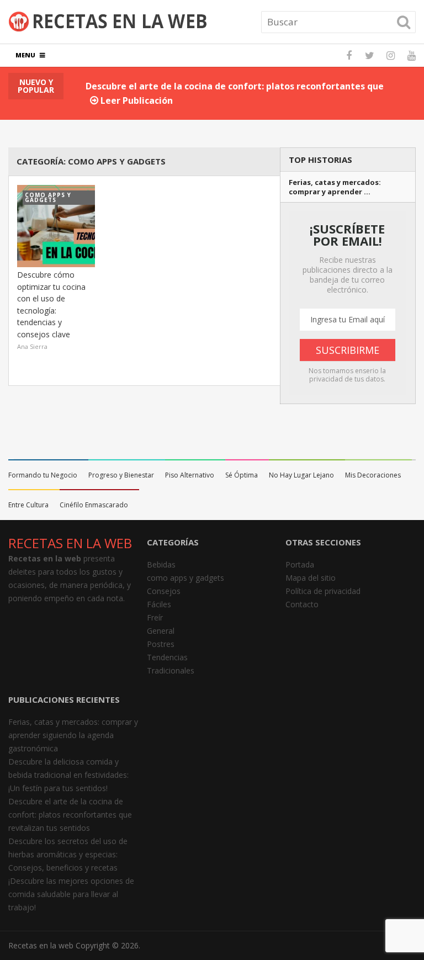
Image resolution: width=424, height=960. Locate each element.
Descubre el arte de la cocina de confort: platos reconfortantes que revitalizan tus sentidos (70, 814)
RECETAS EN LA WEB (70, 543)
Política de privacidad (323, 591)
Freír (155, 617)
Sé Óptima (241, 475)
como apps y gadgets (185, 577)
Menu (25, 55)
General (160, 630)
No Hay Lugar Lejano (301, 475)
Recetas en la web (40, 945)
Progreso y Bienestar (121, 475)
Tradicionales (170, 670)
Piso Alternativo (189, 475)
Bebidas (161, 564)
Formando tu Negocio (42, 475)
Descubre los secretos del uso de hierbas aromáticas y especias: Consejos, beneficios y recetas (68, 854)
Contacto (302, 604)
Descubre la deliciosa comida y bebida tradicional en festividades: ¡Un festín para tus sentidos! (68, 774)
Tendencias (167, 657)
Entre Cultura (28, 505)
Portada (299, 564)
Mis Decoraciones (373, 475)
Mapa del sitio (310, 577)
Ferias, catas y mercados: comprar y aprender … (335, 187)
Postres (160, 644)
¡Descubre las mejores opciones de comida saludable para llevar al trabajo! (71, 894)
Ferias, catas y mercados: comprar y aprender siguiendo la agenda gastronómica (73, 735)
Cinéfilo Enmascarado (94, 505)
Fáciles (159, 604)
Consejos (164, 591)
